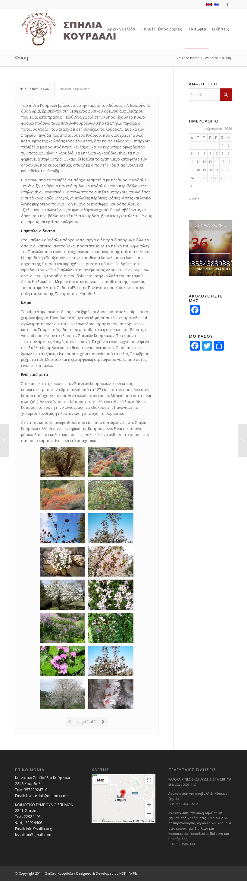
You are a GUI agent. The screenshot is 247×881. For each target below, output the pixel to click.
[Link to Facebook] (227, 4)
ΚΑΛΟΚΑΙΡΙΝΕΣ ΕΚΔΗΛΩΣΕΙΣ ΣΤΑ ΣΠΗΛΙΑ (199, 779)
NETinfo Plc (128, 873)
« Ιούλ (194, 199)
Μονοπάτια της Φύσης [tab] (74, 89)
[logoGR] (81, 29)
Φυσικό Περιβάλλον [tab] (34, 89)
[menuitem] (121, 29)
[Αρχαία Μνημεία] (242, 440)
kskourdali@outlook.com (47, 795)
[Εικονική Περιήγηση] (4, 440)
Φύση (21, 57)
